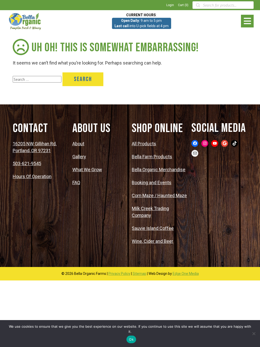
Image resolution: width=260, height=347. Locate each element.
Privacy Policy (119, 274)
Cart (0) (183, 5)
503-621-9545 (27, 163)
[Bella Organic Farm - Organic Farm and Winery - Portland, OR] (25, 21)
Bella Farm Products (152, 156)
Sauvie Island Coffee (153, 228)
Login (170, 5)
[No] (253, 333)
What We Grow (87, 169)
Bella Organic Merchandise (158, 169)
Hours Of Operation (32, 176)
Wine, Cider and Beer (152, 241)
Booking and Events (151, 182)
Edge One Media (186, 274)
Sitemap (139, 274)
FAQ (76, 182)
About (78, 143)
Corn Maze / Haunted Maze (159, 195)
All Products (144, 143)
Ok (131, 339)
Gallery (79, 156)
